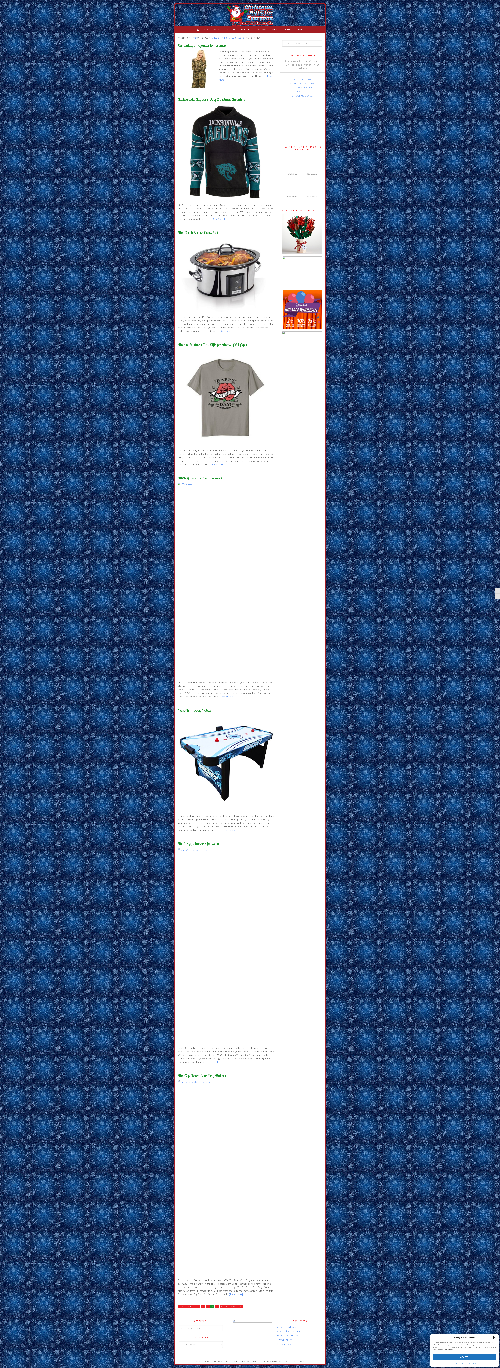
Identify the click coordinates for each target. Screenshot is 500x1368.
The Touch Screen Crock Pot (198, 232)
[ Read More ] (218, 218)
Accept (464, 1357)
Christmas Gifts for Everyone (250, 15)
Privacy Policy (471, 1363)
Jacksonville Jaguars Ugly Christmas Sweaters (211, 99)
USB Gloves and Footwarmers (200, 478)
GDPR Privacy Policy (302, 87)
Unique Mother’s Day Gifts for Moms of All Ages (212, 344)
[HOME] (198, 29)
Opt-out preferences (458, 1363)
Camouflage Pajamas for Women (202, 45)
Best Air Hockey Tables (195, 710)
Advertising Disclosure (302, 83)
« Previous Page (187, 1307)
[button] (494, 1337)
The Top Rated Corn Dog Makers (202, 1075)
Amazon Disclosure (302, 79)
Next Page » (236, 1307)
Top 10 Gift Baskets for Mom (198, 843)
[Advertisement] (302, 122)
